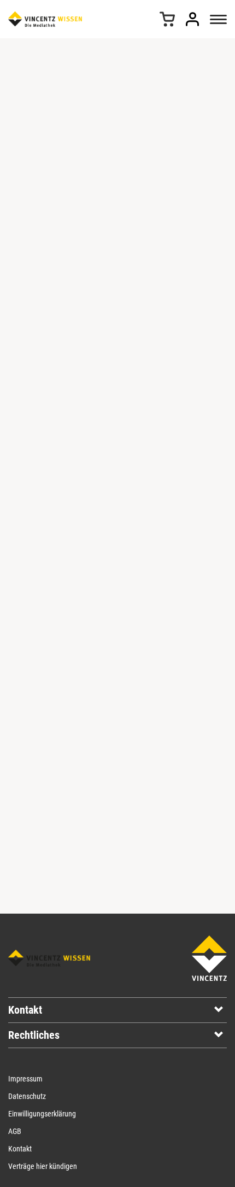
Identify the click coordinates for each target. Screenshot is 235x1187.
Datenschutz (27, 1096)
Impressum (25, 1079)
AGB (14, 1131)
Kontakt (20, 1149)
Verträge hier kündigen (42, 1166)
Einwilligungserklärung (42, 1114)
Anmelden (192, 19)
